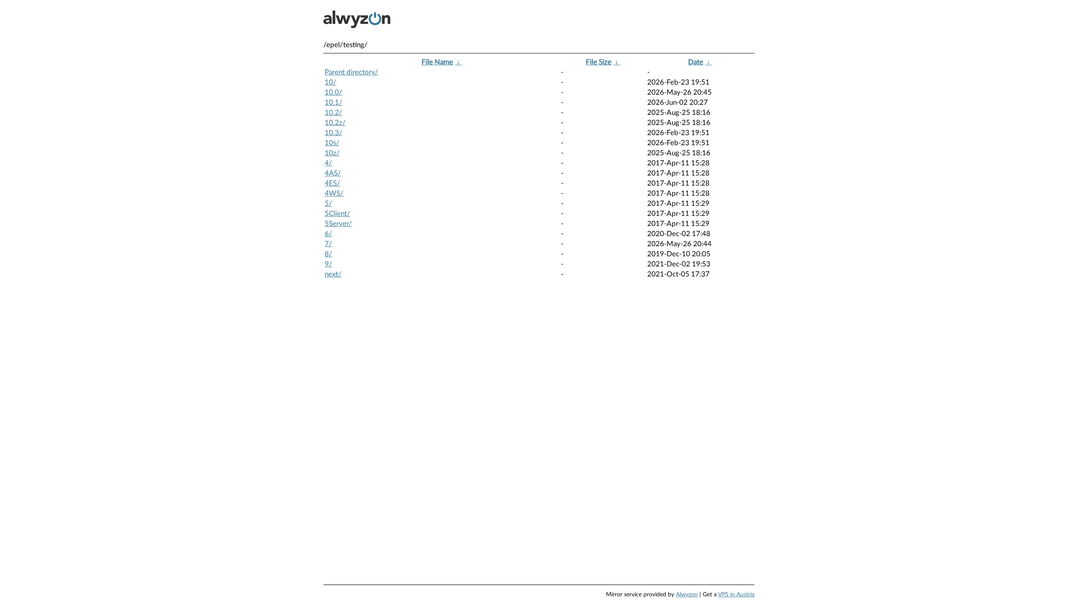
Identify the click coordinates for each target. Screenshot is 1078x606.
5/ (328, 203)
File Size (598, 62)
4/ (328, 163)
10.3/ (333, 132)
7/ (328, 243)
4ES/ (332, 183)
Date (695, 62)
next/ (333, 274)
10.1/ (333, 102)
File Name (437, 62)
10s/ (332, 142)
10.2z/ (335, 122)
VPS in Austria (736, 595)
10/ (330, 82)
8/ (328, 254)
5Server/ (338, 223)
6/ (328, 233)
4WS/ (334, 193)
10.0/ (333, 92)
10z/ (332, 153)
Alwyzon (687, 595)
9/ (328, 264)
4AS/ (333, 173)
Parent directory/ (351, 72)
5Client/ (337, 213)
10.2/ (333, 112)
